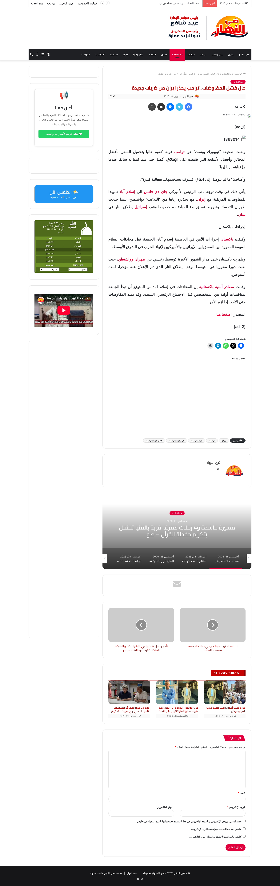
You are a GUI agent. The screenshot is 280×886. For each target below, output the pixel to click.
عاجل (231, 54)
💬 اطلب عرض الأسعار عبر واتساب (64, 133)
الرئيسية (238, 73)
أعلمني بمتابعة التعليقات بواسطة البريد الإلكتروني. (216, 828)
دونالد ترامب (196, 440)
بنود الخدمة (37, 3)
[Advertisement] (177, 405)
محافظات (177, 54)
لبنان (242, 214)
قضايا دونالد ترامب (154, 440)
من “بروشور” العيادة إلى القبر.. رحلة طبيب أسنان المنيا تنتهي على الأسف (178, 709)
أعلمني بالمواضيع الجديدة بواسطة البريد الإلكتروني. (215, 836)
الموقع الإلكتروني (165, 807)
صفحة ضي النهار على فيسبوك (106, 873)
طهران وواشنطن (132, 259)
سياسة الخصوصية (87, 3)
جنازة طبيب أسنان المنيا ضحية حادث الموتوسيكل (226, 709)
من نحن (51, 3)
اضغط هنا (224, 314)
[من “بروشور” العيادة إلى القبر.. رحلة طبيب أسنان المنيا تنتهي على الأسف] (177, 692)
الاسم (242, 792)
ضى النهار (244, 54)
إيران (201, 199)
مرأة (125, 54)
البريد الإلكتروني (236, 807)
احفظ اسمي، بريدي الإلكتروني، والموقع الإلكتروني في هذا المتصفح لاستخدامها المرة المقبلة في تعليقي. (189, 821)
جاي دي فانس (155, 191)
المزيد (87, 54)
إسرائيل (140, 207)
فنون (164, 54)
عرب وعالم (217, 54)
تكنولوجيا (138, 54)
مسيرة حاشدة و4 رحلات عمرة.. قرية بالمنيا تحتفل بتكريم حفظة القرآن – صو (177, 531)
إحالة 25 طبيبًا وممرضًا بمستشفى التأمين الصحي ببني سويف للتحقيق (130, 709)
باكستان (227, 239)
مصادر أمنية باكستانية (216, 286)
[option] (176, 531)
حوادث (191, 54)
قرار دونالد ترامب (176, 440)
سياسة (114, 54)
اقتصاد (152, 54)
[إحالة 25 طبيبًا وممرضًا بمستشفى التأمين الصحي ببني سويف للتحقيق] (129, 692)
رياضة (203, 54)
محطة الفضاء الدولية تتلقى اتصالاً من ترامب (178, 3)
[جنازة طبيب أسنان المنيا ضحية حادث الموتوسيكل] (225, 692)
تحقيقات (100, 54)
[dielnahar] (208, 27)
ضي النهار (132, 873)
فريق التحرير (66, 3)
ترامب (179, 151)
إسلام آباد (127, 191)
